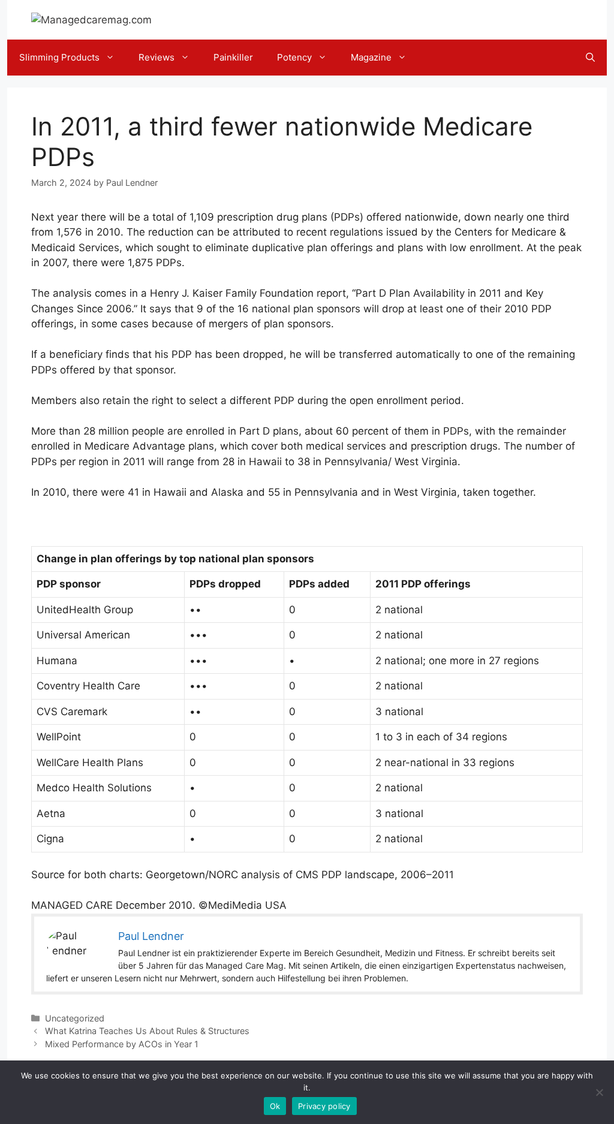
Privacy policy (324, 1106)
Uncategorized (74, 1018)
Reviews (156, 57)
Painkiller (233, 57)
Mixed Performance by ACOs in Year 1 (121, 1044)
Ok (275, 1106)
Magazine (371, 57)
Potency (294, 57)
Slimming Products (59, 57)
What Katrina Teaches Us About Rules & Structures (147, 1031)
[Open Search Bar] (590, 58)
